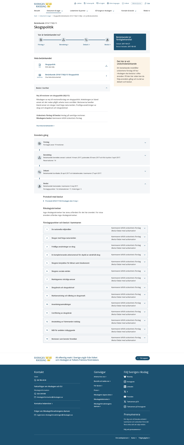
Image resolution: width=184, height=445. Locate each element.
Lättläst (79, 3)
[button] (55, 10)
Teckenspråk (90, 3)
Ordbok (126, 3)
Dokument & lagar (45, 16)
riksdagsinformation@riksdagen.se (50, 397)
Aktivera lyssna (136, 3)
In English (102, 3)
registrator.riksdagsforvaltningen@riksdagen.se (55, 415)
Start (35, 16)
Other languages (114, 3)
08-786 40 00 (41, 380)
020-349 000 (41, 394)
